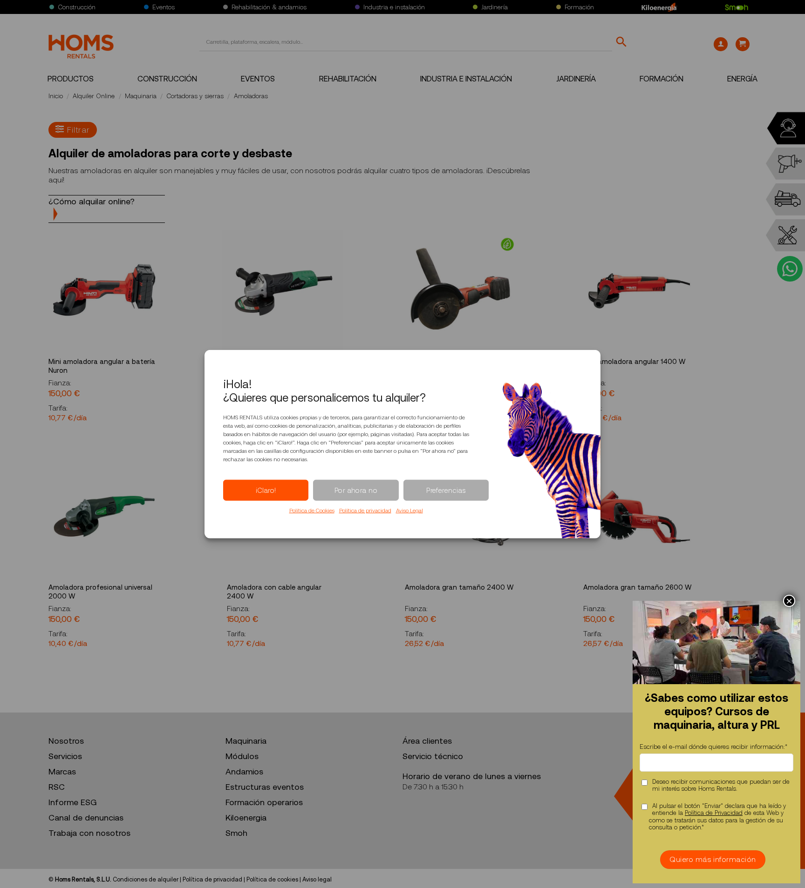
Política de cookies (272, 879)
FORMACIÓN (661, 78)
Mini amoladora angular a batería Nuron (101, 366)
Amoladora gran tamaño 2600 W (637, 587)
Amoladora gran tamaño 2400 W (459, 587)
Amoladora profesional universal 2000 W (100, 592)
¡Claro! (266, 490)
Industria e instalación (394, 7)
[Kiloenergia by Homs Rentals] (659, 7)
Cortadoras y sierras (195, 96)
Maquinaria (141, 96)
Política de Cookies (311, 510)
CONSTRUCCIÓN (167, 78)
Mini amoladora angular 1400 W (635, 361)
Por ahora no (355, 490)
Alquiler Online (94, 96)
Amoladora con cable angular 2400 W (274, 592)
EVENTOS (258, 78)
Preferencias (445, 490)
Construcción (77, 7)
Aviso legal (317, 879)
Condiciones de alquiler (145, 879)
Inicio (55, 96)
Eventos (163, 7)
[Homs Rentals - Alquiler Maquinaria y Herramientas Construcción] (81, 46)
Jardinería (494, 7)
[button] (743, 44)
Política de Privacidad (714, 812)
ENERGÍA (742, 78)
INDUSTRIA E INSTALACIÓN (466, 78)
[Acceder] (721, 44)
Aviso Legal (409, 510)
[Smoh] (736, 7)
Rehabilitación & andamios (269, 7)
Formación (579, 7)
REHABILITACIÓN (347, 78)
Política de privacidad (365, 510)
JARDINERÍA (576, 78)
